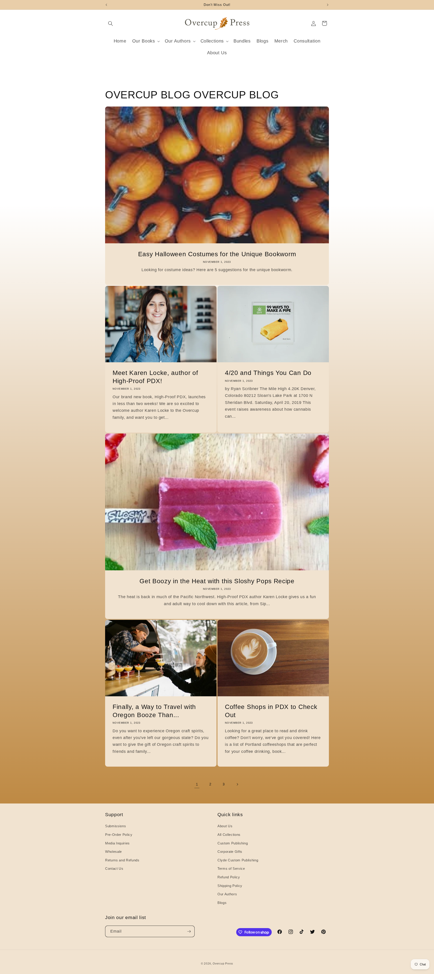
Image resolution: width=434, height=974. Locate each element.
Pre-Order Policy (118, 835)
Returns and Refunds (122, 860)
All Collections (229, 835)
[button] (110, 23)
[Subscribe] (189, 931)
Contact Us (114, 868)
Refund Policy (228, 877)
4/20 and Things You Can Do (268, 372)
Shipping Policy (229, 886)
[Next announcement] (328, 4)
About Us (224, 826)
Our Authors (227, 894)
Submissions (115, 826)
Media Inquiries (117, 843)
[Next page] (237, 784)
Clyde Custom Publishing (237, 860)
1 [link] (197, 784)
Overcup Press (223, 963)
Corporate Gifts (229, 851)
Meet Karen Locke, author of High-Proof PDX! (155, 376)
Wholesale (113, 851)
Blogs (221, 903)
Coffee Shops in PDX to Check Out (271, 710)
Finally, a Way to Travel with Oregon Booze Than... (154, 710)
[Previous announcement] (106, 4)
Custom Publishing (232, 843)
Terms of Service (231, 868)
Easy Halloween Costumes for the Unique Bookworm (217, 253)
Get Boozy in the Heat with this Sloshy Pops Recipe (217, 581)
